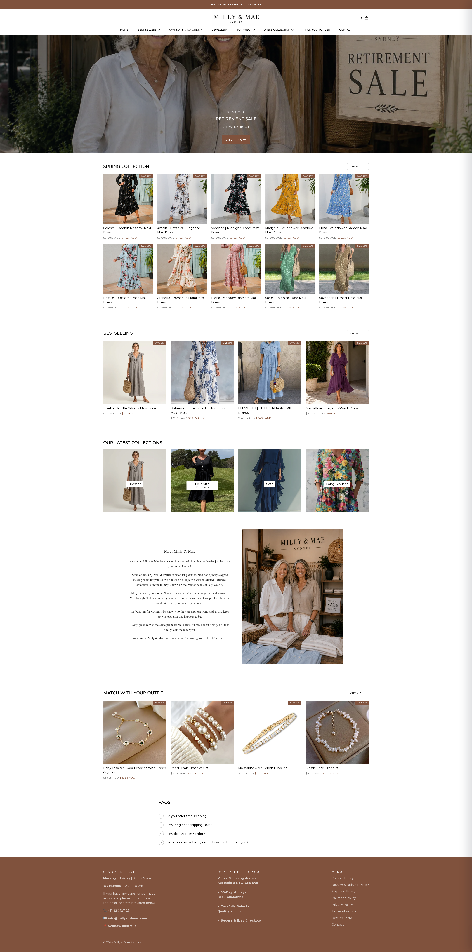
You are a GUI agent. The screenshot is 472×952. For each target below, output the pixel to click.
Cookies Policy (343, 878)
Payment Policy (344, 898)
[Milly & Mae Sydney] (236, 18)
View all (358, 166)
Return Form (342, 918)
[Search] (361, 18)
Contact (338, 924)
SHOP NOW (235, 139)
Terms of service (344, 911)
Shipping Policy (343, 891)
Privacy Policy (342, 904)
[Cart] (366, 18)
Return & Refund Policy (350, 885)
